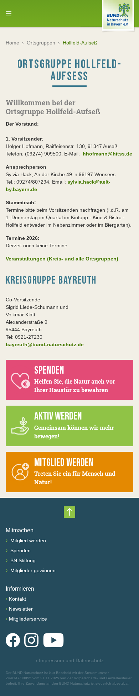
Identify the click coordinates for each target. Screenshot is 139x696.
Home (12, 43)
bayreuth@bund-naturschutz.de (45, 344)
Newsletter (21, 609)
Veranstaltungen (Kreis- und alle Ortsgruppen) (62, 259)
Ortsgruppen (41, 43)
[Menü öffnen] (8, 13)
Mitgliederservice (28, 619)
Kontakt (17, 599)
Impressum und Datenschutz (70, 660)
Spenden (20, 550)
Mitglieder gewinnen (32, 570)
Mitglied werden (27, 540)
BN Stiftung (22, 560)
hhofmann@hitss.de (106, 154)
